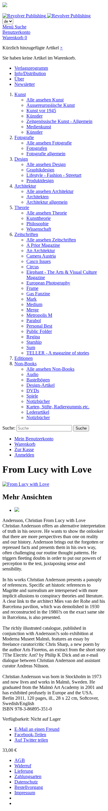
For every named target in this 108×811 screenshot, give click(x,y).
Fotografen (36, 148)
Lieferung (23, 771)
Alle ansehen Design (46, 164)
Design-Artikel (40, 385)
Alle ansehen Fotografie (49, 142)
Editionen (23, 358)
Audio (32, 374)
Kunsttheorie (38, 218)
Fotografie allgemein (45, 153)
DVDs (32, 390)
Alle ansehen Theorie (46, 212)
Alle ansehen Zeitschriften (51, 239)
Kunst (20, 94)
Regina (33, 336)
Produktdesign (40, 180)
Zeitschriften (26, 234)
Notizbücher (38, 401)
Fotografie (24, 137)
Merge (32, 309)
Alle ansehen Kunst (45, 99)
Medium (34, 304)
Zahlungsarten (27, 776)
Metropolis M (39, 315)
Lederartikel (37, 412)
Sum (30, 347)
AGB (19, 760)
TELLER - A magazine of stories (57, 352)
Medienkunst (38, 126)
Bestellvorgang (28, 787)
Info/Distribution (30, 73)
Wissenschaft (38, 229)
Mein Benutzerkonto (33, 438)
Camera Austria (41, 255)
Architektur (25, 185)
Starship (34, 342)
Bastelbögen (38, 379)
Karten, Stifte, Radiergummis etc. (57, 406)
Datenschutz (26, 781)
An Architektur (40, 250)
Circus (32, 266)
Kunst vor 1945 (41, 110)
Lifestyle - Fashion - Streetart (53, 175)
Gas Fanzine (38, 293)
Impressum (24, 792)
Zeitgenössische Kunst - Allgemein (59, 121)
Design (21, 159)
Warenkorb (24, 444)
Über (19, 78)
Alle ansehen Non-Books (50, 369)
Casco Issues (38, 261)
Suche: (8, 427)
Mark (31, 299)
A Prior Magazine (43, 245)
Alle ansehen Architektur (50, 191)
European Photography (48, 282)
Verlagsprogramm (31, 68)
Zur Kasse (24, 449)
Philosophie (37, 223)
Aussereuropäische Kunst (50, 105)
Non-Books (25, 363)
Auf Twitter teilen (31, 739)
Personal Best (39, 325)
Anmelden (24, 454)
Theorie (21, 207)
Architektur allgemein (47, 202)
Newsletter (24, 84)
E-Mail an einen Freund (36, 729)
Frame (32, 288)
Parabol (33, 320)
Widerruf (22, 765)
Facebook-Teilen (30, 734)
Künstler (34, 115)
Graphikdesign (40, 169)
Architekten (37, 196)
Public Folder (39, 331)
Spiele (32, 395)
